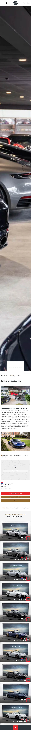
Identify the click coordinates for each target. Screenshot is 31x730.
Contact (6, 375)
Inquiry (18, 375)
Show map (15, 471)
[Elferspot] (15, 3)
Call (15, 500)
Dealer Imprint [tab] (25, 508)
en (24, 3)
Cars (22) (12, 375)
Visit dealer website (15, 497)
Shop (28, 3)
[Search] (6, 3)
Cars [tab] (3, 508)
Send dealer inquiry (15, 493)
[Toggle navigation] (2, 3)
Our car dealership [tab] (13, 508)
